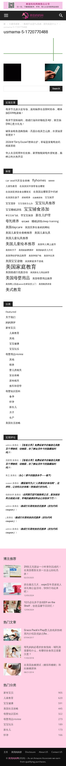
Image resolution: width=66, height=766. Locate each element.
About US (43, 751)
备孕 (11, 396)
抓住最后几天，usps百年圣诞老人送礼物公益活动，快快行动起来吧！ (43, 588)
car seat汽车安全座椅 (18, 180)
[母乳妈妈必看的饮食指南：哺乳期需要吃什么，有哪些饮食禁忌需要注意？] (12, 651)
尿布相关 (14, 380)
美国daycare (14, 227)
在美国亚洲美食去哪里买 (18, 191)
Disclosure (30, 751)
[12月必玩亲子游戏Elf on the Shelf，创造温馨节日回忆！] (12, 607)
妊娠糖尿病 (37, 197)
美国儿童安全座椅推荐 (19, 232)
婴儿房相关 (15, 370)
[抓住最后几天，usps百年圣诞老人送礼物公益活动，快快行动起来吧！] (12, 589)
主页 (6, 751)
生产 (11, 417)
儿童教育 (14, 333)
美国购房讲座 (45, 284)
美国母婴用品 (18, 278)
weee (51, 180)
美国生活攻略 (13, 422)
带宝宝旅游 (27, 215)
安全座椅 (14, 375)
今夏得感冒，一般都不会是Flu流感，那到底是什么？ (33, 23)
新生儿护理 (43, 215)
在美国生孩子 (12, 197)
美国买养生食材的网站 (37, 227)
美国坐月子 (11, 250)
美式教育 (13, 289)
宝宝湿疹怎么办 (25, 203)
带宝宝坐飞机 (12, 215)
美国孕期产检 (35, 255)
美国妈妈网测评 (26, 250)
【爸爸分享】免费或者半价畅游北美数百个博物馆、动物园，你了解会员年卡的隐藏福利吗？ (33, 448)
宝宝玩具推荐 (45, 203)
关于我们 (10, 317)
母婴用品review (14, 354)
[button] (6, 15)
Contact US (56, 751)
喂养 (11, 364)
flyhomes (39, 180)
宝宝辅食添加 (36, 209)
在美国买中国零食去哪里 (32, 186)
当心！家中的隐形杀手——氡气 (35, 475)
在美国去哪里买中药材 (45, 191)
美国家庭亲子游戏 (34, 261)
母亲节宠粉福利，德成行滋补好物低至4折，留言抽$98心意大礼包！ (33, 122)
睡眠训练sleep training (45, 221)
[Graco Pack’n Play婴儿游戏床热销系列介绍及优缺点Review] (12, 634)
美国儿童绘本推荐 (20, 243)
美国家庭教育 (21, 267)
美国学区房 (49, 255)
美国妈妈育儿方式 (44, 250)
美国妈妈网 (13, 758)
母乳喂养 (12, 221)
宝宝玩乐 (14, 348)
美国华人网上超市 (47, 244)
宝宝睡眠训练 (13, 209)
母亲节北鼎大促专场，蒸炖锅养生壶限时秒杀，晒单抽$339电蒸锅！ (34, 111)
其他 (11, 338)
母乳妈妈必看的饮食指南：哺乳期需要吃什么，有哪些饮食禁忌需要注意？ (42, 651)
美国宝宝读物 (14, 261)
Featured (11, 311)
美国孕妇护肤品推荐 (16, 255)
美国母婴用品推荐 (42, 278)
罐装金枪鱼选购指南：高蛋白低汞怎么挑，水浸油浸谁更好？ (34, 133)
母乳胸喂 (25, 221)
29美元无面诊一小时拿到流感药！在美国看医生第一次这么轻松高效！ (42, 570)
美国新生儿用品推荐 (39, 272)
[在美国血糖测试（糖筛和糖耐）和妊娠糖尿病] (12, 669)
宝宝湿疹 (10, 203)
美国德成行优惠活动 (17, 272)
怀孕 (11, 401)
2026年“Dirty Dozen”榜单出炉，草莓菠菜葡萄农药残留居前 (33, 144)
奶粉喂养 (26, 197)
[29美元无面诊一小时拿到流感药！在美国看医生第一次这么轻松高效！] (12, 571)
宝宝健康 (14, 343)
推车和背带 (15, 385)
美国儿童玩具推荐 (17, 238)
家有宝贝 (10, 327)
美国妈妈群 (16, 751)
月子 (11, 412)
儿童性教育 (11, 186)
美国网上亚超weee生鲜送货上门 (21, 284)
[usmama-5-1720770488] (33, 60)
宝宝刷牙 (49, 197)
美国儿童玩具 (42, 232)
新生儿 (13, 407)
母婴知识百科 (13, 391)
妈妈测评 (10, 322)
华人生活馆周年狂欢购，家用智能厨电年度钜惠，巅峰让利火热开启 (34, 155)
